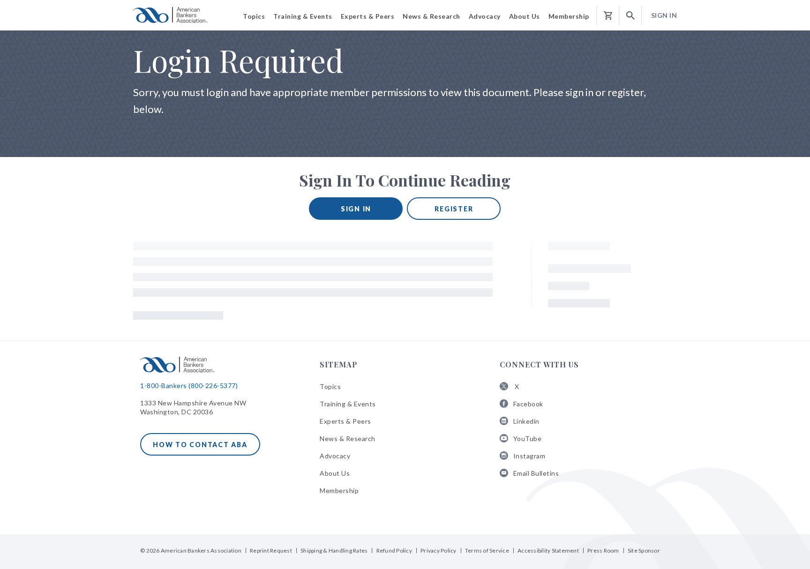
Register (454, 209)
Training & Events (348, 404)
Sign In (664, 15)
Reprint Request (271, 550)
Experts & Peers (345, 421)
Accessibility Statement (548, 550)
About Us (335, 473)
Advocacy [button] (485, 16)
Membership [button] (568, 16)
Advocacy (335, 456)
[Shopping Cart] (608, 15)
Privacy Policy (438, 550)
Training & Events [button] (302, 16)
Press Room (603, 550)
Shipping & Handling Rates (334, 550)
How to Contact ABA (200, 445)
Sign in (356, 209)
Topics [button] (254, 16)
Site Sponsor (644, 550)
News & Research (347, 438)
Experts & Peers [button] (368, 16)
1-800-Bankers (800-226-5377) (189, 385)
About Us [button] (524, 16)
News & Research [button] (431, 16)
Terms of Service (487, 550)
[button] (630, 15)
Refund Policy (394, 550)
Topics (330, 386)
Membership (339, 490)
